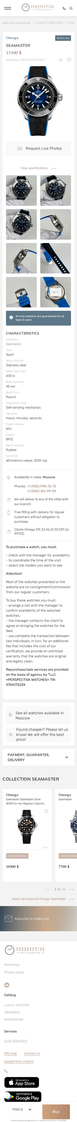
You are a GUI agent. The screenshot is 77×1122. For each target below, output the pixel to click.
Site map (10, 1053)
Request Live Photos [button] (44, 148)
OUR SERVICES (15, 1041)
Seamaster (13, 344)
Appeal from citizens (18, 1061)
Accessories (13, 1019)
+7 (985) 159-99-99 (41, 491)
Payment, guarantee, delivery (29, 757)
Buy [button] (56, 1111)
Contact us (32, 1053)
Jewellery (12, 1012)
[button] (7, 8)
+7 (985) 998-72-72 (41, 486)
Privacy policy (14, 972)
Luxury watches (16, 1005)
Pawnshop (11, 965)
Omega (12, 38)
